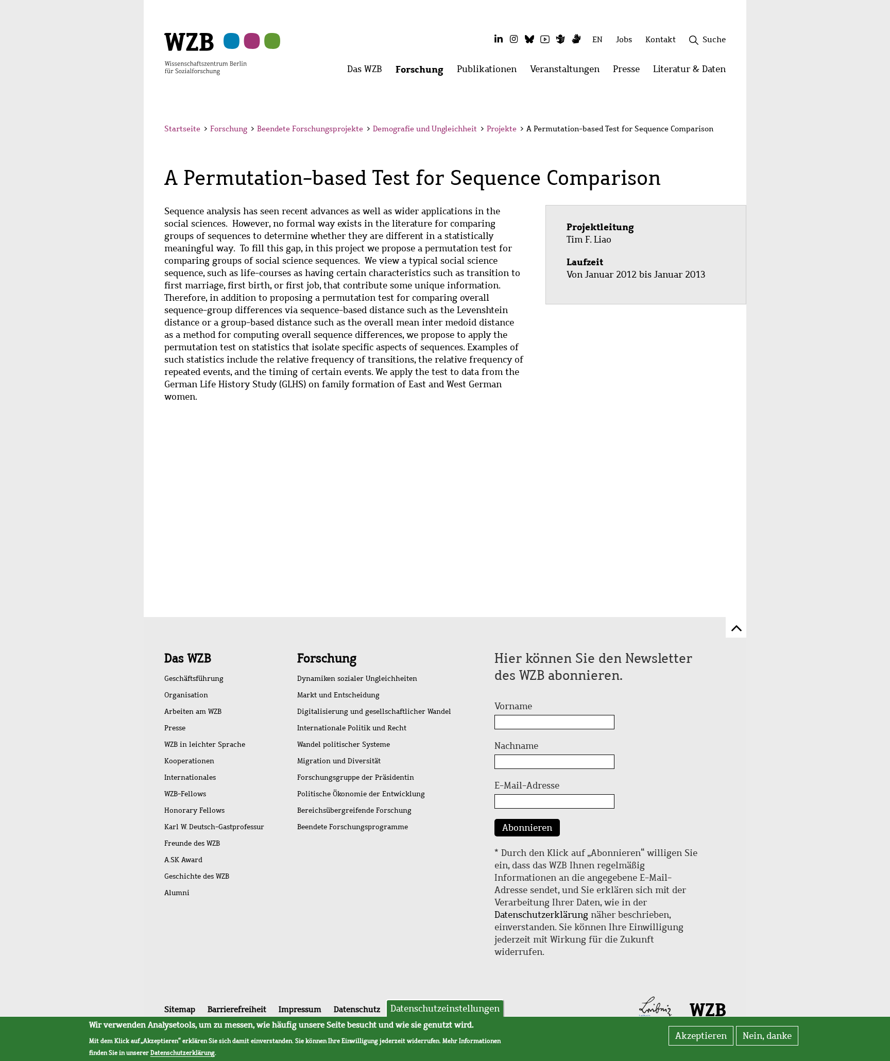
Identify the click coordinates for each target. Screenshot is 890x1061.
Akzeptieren (701, 1036)
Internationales (190, 777)
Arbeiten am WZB (192, 711)
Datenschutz (357, 1009)
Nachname (516, 746)
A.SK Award (183, 860)
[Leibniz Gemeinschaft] (655, 1009)
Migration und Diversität (339, 761)
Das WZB (187, 658)
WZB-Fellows (185, 794)
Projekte (502, 129)
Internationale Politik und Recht (351, 728)
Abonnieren (527, 828)
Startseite (182, 129)
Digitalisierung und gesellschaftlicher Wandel (374, 711)
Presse (174, 728)
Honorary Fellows (194, 810)
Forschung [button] (423, 71)
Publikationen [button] (490, 71)
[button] (727, 130)
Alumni (177, 893)
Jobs (624, 39)
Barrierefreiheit (237, 1009)
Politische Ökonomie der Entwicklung (361, 794)
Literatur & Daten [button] (692, 71)
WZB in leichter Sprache (204, 744)
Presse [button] (629, 71)
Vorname (513, 706)
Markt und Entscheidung (338, 695)
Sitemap (179, 1009)
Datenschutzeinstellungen (445, 1008)
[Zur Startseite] (205, 53)
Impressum (300, 1009)
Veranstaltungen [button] (568, 71)
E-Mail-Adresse (526, 785)
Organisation (186, 695)
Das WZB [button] (368, 71)
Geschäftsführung (194, 678)
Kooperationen (189, 761)
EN (597, 39)
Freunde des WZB (192, 843)
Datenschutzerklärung (541, 915)
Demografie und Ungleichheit (425, 129)
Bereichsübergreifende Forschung (354, 810)
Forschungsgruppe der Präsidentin (355, 777)
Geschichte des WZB (196, 876)
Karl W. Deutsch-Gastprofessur (214, 827)
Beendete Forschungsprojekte (310, 129)
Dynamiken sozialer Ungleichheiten (357, 678)
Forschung (228, 129)
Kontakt (660, 39)
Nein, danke (767, 1036)
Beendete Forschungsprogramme (352, 827)
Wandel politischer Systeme (343, 744)
